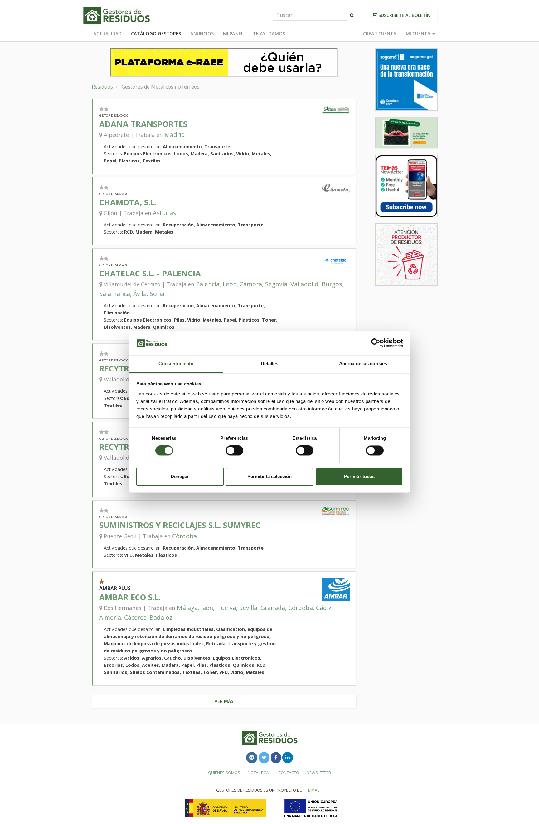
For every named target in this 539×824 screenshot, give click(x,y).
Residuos (102, 86)
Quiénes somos (224, 772)
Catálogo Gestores (156, 33)
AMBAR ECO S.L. (130, 597)
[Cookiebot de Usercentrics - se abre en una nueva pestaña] (375, 343)
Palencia (208, 284)
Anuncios (202, 33)
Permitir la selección (269, 476)
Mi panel (233, 33)
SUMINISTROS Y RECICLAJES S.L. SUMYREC (179, 525)
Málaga (187, 607)
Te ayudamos (269, 33)
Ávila (140, 293)
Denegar (180, 476)
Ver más (224, 701)
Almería (110, 617)
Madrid (174, 134)
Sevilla (248, 607)
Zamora (251, 284)
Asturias (164, 213)
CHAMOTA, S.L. (128, 202)
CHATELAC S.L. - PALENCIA (150, 273)
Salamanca (114, 293)
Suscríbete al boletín (403, 15)
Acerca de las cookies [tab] (363, 363)
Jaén (207, 607)
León (230, 284)
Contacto (288, 772)
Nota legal (259, 772)
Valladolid (304, 284)
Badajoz (160, 617)
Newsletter (319, 772)
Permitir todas (359, 476)
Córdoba (184, 536)
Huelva (226, 607)
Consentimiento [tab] (175, 363)
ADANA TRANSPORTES (143, 124)
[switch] (234, 451)
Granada (272, 607)
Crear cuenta (379, 33)
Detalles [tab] (270, 363)
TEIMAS (313, 790)
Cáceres (135, 617)
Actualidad (107, 33)
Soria (157, 293)
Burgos (332, 284)
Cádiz (323, 607)
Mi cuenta (419, 33)
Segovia (276, 284)
